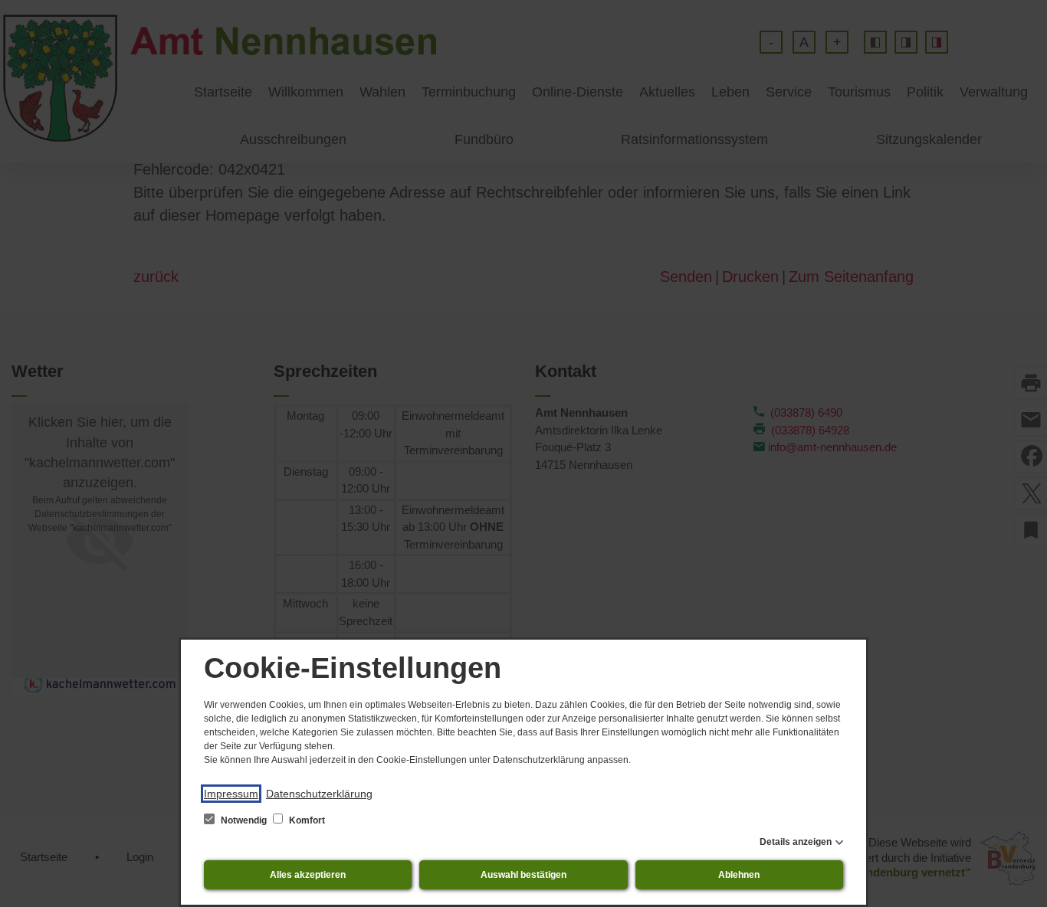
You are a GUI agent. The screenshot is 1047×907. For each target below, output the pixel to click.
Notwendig (243, 820)
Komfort (306, 820)
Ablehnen (739, 874)
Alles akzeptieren (308, 874)
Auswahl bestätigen (523, 874)
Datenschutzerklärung (319, 793)
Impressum (231, 793)
